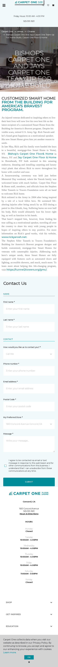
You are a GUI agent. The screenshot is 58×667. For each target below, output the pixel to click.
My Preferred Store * (13, 417)
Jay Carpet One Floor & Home (37, 157)
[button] (43, 5)
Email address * (10, 382)
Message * (8, 434)
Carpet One (7, 31)
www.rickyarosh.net (14, 237)
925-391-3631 (29, 21)
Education (12, 626)
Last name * (8, 320)
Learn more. (9, 652)
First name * (9, 302)
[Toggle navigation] (4, 5)
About (20, 31)
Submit (29, 482)
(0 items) (53, 5)
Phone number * (11, 364)
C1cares (31, 31)
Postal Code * (9, 399)
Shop (9, 602)
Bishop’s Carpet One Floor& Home (30, 153)
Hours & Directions (29, 514)
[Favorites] (48, 5)
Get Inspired (13, 614)
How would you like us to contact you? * (22, 347)
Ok (29, 657)
